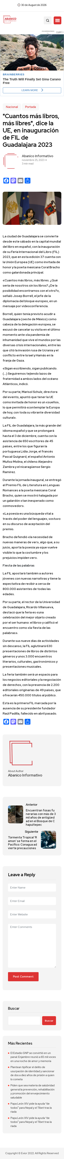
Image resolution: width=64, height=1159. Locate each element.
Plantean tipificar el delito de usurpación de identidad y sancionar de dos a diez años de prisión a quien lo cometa (32, 1073)
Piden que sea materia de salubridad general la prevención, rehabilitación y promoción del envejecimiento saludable (32, 1091)
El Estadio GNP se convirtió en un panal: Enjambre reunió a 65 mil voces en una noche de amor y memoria (33, 1057)
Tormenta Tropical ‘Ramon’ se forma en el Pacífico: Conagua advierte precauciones (22, 843)
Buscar (14, 1008)
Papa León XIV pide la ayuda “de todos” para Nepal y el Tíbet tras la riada (31, 1108)
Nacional (12, 107)
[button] (57, 20)
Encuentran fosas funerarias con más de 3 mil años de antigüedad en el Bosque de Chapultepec (41, 818)
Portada (30, 107)
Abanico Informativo (37, 156)
